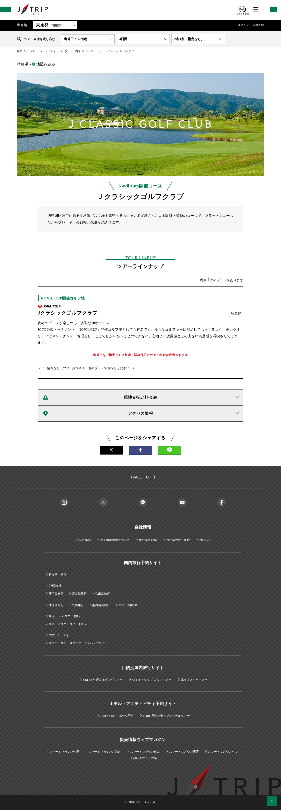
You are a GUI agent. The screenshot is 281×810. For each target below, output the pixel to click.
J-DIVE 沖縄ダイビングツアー (103, 679)
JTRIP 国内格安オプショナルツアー (166, 715)
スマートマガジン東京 (145, 751)
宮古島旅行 (79, 593)
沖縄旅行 (55, 585)
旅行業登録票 (148, 540)
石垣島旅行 (56, 593)
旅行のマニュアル (145, 758)
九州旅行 (78, 605)
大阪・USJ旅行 (59, 635)
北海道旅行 (56, 605)
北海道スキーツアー (194, 679)
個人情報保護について (115, 540)
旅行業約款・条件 (178, 540)
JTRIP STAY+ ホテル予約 (117, 715)
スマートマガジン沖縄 (64, 751)
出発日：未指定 (75, 39)
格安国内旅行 (57, 574)
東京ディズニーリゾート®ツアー (71, 624)
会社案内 (85, 540)
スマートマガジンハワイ (224, 751)
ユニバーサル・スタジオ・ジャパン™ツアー (78, 643)
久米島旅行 (102, 593)
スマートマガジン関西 (184, 751)
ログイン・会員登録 (250, 25)
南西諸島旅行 (101, 605)
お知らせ (205, 540)
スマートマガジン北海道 (104, 751)
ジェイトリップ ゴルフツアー (151, 679)
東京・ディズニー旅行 (64, 616)
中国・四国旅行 (128, 605)
